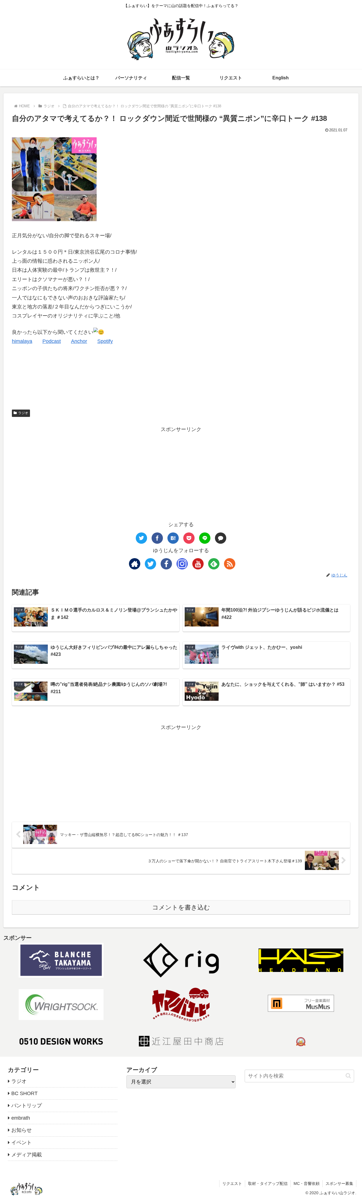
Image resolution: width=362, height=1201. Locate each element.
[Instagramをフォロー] (182, 563)
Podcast (51, 341)
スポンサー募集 (339, 1183)
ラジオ (23, 413)
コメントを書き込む (181, 907)
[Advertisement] (181, 473)
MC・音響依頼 (307, 1183)
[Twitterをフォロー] (150, 563)
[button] (348, 1075)
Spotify (105, 341)
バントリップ (26, 1105)
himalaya (22, 341)
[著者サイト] (134, 563)
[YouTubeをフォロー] (198, 563)
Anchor (79, 341)
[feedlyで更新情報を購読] (213, 563)
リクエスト (232, 1183)
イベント (21, 1142)
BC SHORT (24, 1093)
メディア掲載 (26, 1155)
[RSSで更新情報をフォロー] (229, 563)
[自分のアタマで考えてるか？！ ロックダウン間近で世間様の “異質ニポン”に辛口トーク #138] (173, 538)
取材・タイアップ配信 (268, 1183)
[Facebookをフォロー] (166, 563)
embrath (20, 1118)
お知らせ (21, 1130)
